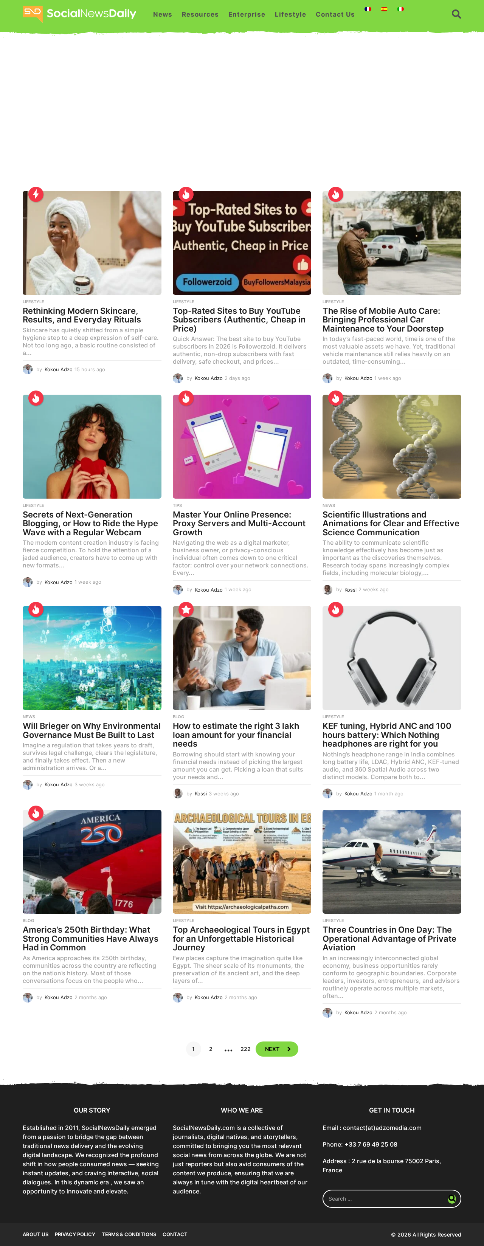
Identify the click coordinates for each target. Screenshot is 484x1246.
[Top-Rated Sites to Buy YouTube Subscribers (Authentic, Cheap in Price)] (242, 243)
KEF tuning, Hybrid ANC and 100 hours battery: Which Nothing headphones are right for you (387, 735)
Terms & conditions (129, 1234)
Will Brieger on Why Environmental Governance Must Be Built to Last (92, 730)
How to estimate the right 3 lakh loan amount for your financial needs (236, 735)
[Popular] (186, 609)
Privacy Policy (75, 1234)
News (162, 14)
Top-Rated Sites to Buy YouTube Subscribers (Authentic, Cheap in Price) (239, 319)
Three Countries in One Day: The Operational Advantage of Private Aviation (389, 938)
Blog (178, 716)
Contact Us (335, 14)
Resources (200, 14)
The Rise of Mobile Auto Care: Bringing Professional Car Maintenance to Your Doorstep (383, 319)
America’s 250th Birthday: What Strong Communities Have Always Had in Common (90, 938)
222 (245, 1049)
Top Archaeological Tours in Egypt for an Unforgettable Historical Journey (241, 938)
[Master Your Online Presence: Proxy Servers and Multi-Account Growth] (242, 447)
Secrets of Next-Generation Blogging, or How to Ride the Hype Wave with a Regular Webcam (90, 523)
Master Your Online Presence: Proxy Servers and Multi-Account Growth (239, 523)
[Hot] (186, 194)
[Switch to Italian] (400, 9)
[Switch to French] (368, 9)
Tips (177, 505)
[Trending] (35, 194)
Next (272, 1049)
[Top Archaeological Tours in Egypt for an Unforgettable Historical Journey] (242, 862)
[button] (456, 14)
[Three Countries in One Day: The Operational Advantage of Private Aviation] (392, 862)
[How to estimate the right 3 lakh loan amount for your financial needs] (242, 658)
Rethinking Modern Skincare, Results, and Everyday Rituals (82, 315)
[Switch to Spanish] (384, 9)
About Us (35, 1234)
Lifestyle (290, 14)
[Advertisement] (242, 119)
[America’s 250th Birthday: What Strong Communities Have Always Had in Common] (92, 862)
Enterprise (246, 14)
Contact (175, 1234)
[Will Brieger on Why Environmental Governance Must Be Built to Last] (92, 658)
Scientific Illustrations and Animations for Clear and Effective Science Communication (391, 523)
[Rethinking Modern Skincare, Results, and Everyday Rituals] (92, 243)
